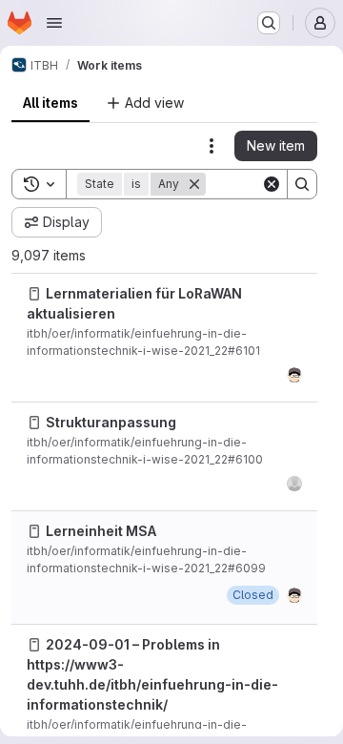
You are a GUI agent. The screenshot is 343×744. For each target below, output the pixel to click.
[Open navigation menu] (54, 23)
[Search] (302, 184)
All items (50, 102)
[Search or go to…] (268, 22)
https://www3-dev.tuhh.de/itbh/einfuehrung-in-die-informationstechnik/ (152, 684)
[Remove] (194, 184)
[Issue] (34, 293)
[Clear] (271, 184)
